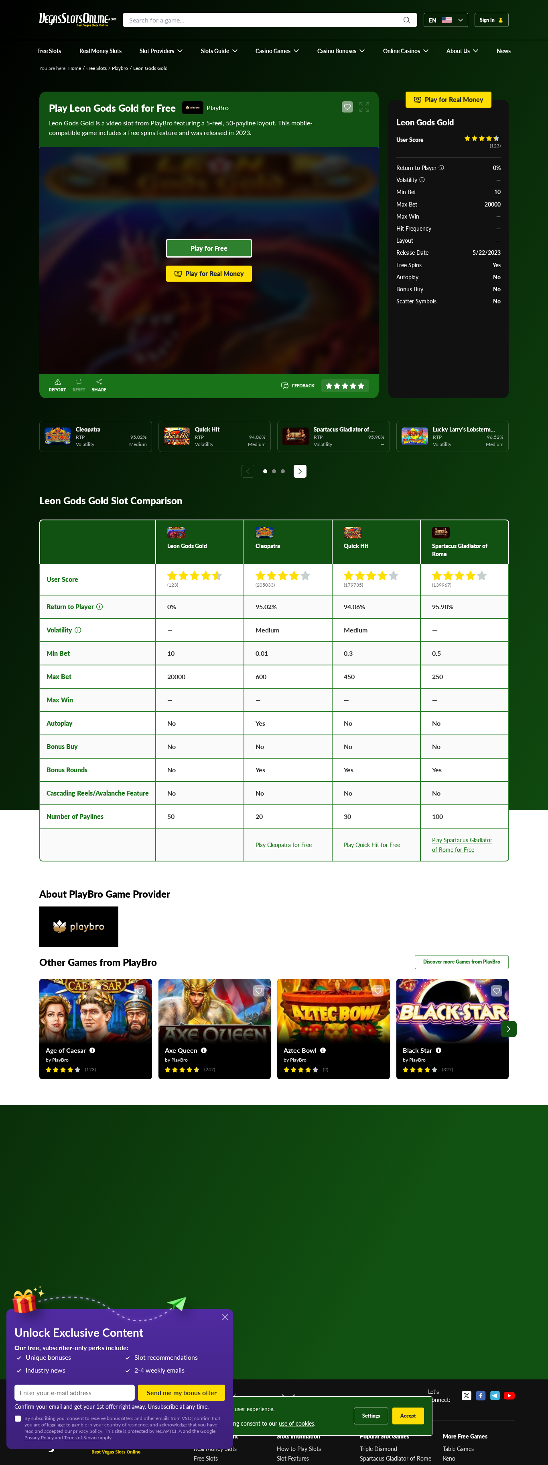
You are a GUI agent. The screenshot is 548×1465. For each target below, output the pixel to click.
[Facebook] (480, 1395)
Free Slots (96, 68)
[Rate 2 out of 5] (337, 386)
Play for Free (209, 248)
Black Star (417, 1050)
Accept (408, 1415)
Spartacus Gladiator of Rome (395, 1458)
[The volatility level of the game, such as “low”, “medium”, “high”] (422, 179)
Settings (371, 1415)
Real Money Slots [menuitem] (100, 51)
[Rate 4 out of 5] (353, 386)
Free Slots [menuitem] (49, 51)
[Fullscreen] (364, 107)
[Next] (300, 471)
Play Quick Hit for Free (372, 845)
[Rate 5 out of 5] (361, 386)
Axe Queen (181, 1050)
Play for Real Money (214, 273)
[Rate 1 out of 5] (329, 386)
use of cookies (296, 1423)
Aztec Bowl (300, 1050)
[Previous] (248, 471)
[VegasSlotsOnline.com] (77, 20)
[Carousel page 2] (274, 471)
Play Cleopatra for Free (284, 845)
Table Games (458, 1449)
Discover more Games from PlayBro (461, 961)
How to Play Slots (299, 1449)
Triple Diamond (378, 1449)
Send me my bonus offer (182, 1392)
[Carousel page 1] (265, 471)
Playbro (120, 68)
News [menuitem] (504, 51)
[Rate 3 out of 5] (345, 386)
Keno (449, 1458)
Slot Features (293, 1458)
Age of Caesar (66, 1050)
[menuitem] (161, 50)
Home (74, 68)
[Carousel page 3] (283, 471)
